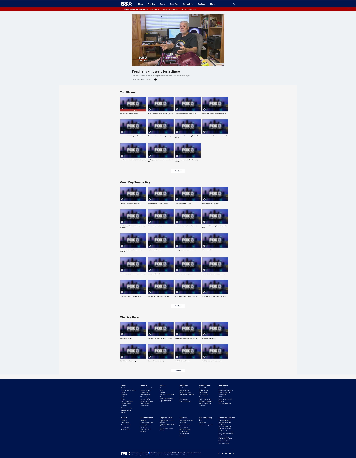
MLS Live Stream (224, 443)
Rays (161, 390)
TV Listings (182, 422)
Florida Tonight (203, 390)
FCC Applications (184, 434)
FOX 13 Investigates (127, 401)
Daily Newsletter (126, 410)
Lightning (162, 392)
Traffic (181, 388)
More (212, 4)
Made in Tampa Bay (205, 399)
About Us (183, 418)
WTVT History (183, 427)
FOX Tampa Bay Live (225, 403)
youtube (229, 453)
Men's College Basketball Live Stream (226, 434)
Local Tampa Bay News (128, 390)
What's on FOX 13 (145, 429)
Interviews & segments (206, 425)
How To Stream (223, 388)
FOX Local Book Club (146, 422)
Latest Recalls (125, 422)
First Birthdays (183, 399)
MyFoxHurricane (145, 403)
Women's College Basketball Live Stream (225, 438)
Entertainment (146, 418)
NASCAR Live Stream (225, 429)
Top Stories (124, 388)
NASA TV (221, 401)
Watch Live (223, 385)
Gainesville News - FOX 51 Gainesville (168, 425)
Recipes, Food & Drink (205, 401)
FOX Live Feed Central (225, 399)
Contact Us (182, 436)
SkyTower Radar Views (147, 388)
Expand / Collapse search (234, 4)
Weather (144, 385)
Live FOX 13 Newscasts (226, 390)
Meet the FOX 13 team (186, 420)
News (123, 385)
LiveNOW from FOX (224, 392)
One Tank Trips (203, 394)
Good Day (183, 385)
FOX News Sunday (126, 408)
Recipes (181, 397)
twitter (222, 453)
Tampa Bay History (205, 403)
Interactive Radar (145, 390)
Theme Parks (203, 397)
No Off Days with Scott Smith (167, 395)
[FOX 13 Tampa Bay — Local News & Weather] (127, 4)
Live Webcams (144, 392)
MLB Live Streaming (225, 426)
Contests (143, 431)
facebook (218, 453)
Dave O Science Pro (185, 401)
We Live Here (204, 385)
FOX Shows (143, 427)
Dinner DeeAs (203, 392)
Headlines (143, 420)
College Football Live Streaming (225, 423)
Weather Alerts (144, 397)
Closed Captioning (184, 429)
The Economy (125, 427)
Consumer (124, 394)
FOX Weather (144, 406)
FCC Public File (183, 431)
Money (124, 418)
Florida (123, 392)
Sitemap (123, 412)
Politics (123, 399)
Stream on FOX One (227, 418)
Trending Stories (145, 425)
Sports (162, 385)
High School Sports (165, 401)
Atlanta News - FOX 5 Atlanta (166, 429)
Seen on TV (124, 406)
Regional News (166, 418)
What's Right (203, 388)
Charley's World (184, 390)
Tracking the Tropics (146, 401)
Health (123, 397)
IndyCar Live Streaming (225, 431)
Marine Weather (145, 394)
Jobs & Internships (184, 425)
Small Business (125, 429)
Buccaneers (163, 388)
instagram (226, 453)
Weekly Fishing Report (166, 398)
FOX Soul (221, 397)
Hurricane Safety (145, 399)
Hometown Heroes (185, 392)
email (233, 453)
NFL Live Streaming (224, 420)
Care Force (202, 406)
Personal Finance (126, 425)
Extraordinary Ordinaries (186, 394)
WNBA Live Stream (224, 441)
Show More (178, 171)
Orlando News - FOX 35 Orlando (167, 421)
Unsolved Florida (126, 403)
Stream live (202, 422)
